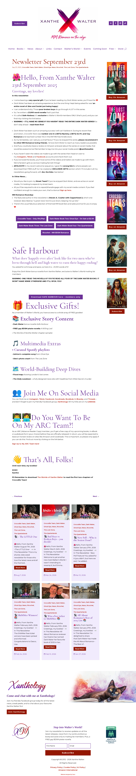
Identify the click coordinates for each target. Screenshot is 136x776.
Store (120, 49)
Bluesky (79, 399)
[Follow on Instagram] (120, 23)
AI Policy (81, 767)
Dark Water (38, 67)
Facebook (41, 157)
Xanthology (63, 402)
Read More (20, 568)
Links (49, 49)
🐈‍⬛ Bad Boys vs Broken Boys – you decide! (53, 539)
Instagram (21, 157)
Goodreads (60, 399)
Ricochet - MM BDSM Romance (56, 233)
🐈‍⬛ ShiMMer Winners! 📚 (26, 616)
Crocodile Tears (28, 67)
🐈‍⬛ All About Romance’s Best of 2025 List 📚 (83, 618)
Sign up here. (66, 190)
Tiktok (29, 157)
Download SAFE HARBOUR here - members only (55, 297)
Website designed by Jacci (68, 774)
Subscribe (19, 24)
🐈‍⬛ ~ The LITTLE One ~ (25, 538)
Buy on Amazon (117, 184)
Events (87, 49)
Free (111, 49)
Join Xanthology (16, 712)
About (38, 49)
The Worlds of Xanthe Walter (50, 477)
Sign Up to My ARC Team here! (25, 444)
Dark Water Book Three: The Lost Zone (36, 226)
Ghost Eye (47, 67)
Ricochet (59, 67)
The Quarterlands (81, 67)
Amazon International (67, 770)
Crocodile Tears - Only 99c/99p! (31, 219)
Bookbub (70, 399)
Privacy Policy (56, 767)
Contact (58, 49)
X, (75, 399)
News (30, 49)
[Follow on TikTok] (125, 23)
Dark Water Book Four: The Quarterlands (75, 226)
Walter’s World (72, 49)
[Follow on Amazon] (111, 23)
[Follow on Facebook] (116, 23)
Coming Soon (100, 49)
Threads (91, 399)
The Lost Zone (69, 67)
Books (20, 49)
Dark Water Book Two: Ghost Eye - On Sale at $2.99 (72, 219)
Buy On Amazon (117, 97)
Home (11, 49)
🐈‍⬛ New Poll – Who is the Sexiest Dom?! (85, 539)
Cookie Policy (70, 767)
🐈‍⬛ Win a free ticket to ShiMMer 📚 (54, 617)
